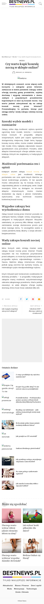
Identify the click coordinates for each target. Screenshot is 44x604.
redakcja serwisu (24, 72)
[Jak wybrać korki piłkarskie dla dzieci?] (32, 515)
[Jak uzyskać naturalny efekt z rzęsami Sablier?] (8, 485)
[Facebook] (20, 299)
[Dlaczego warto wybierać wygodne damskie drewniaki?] (11, 546)
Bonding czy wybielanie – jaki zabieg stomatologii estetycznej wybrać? (28, 412)
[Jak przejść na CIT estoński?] (8, 436)
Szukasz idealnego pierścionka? (28, 448)
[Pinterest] (33, 299)
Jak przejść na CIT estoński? (26, 436)
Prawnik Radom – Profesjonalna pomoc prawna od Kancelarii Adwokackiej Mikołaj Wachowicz (28, 400)
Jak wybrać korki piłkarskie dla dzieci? (31, 528)
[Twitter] (26, 299)
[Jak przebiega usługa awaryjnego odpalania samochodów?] (8, 461)
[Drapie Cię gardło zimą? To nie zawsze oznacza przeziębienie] (8, 388)
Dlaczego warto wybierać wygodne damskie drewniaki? (11, 558)
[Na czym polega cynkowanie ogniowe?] (8, 473)
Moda (22, 60)
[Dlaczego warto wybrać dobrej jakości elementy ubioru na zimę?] (11, 515)
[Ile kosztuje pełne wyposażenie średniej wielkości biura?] (8, 424)
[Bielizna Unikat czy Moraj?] (32, 546)
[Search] (39, 3)
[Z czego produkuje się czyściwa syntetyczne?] (8, 376)
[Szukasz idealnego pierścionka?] (8, 448)
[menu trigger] (5, 3)
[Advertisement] (22, 30)
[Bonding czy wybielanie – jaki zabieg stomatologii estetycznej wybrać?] (8, 412)
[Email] (39, 299)
